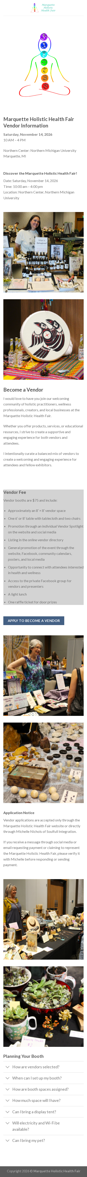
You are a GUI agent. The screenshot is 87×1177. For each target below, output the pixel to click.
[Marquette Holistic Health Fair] (43, 8)
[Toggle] (7, 1067)
